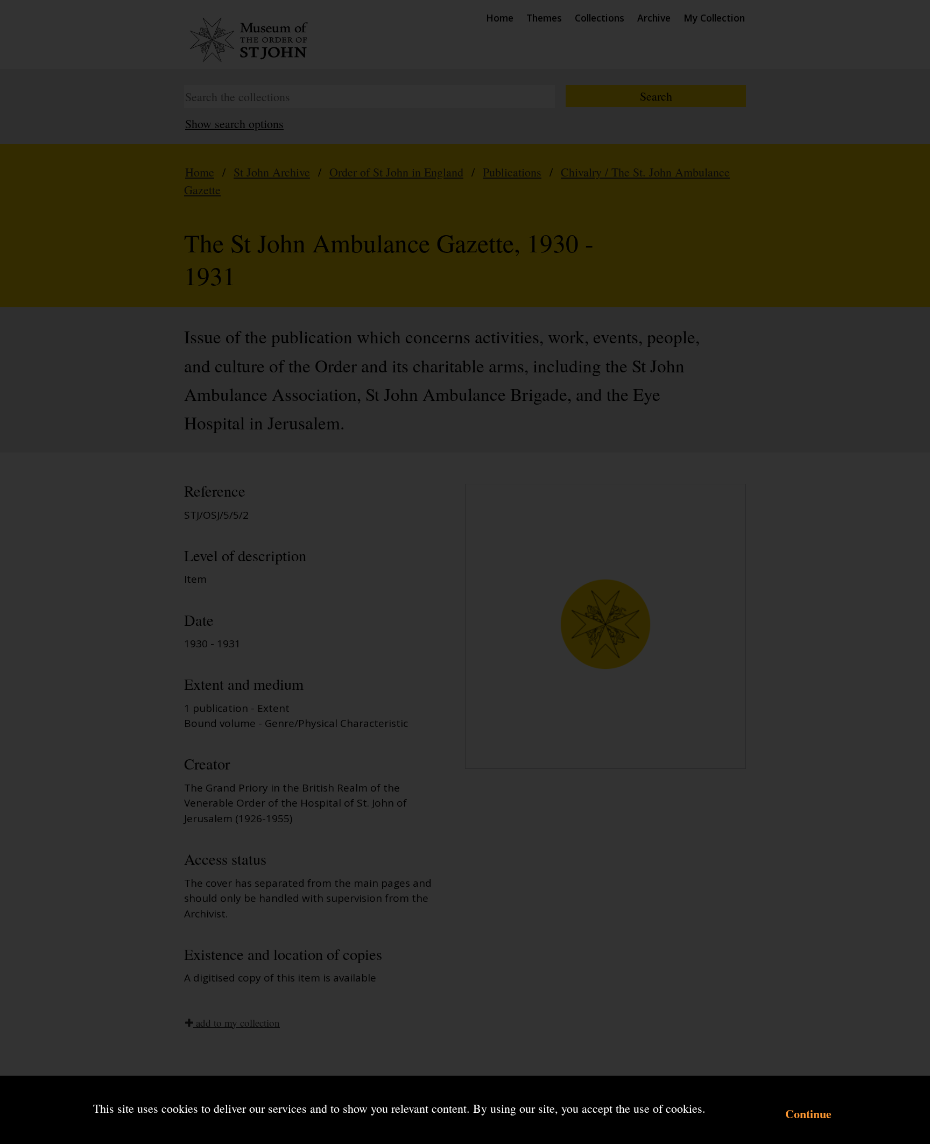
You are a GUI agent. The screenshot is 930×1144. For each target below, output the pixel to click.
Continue (808, 1113)
